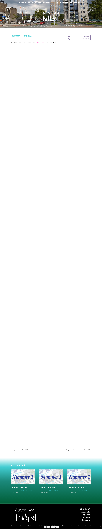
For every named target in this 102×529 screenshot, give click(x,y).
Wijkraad (86, 517)
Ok (45, 527)
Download (40, 43)
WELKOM (22, 3)
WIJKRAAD (64, 3)
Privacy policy (55, 527)
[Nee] (100, 526)
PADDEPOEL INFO (34, 3)
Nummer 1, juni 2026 (19, 487)
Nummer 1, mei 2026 (47, 487)
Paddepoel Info (84, 512)
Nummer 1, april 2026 (76, 487)
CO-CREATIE (75, 3)
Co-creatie (86, 520)
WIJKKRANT (47, 3)
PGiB (56, 3)
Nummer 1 (86, 36)
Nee (49, 527)
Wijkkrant (86, 514)
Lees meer (15, 493)
